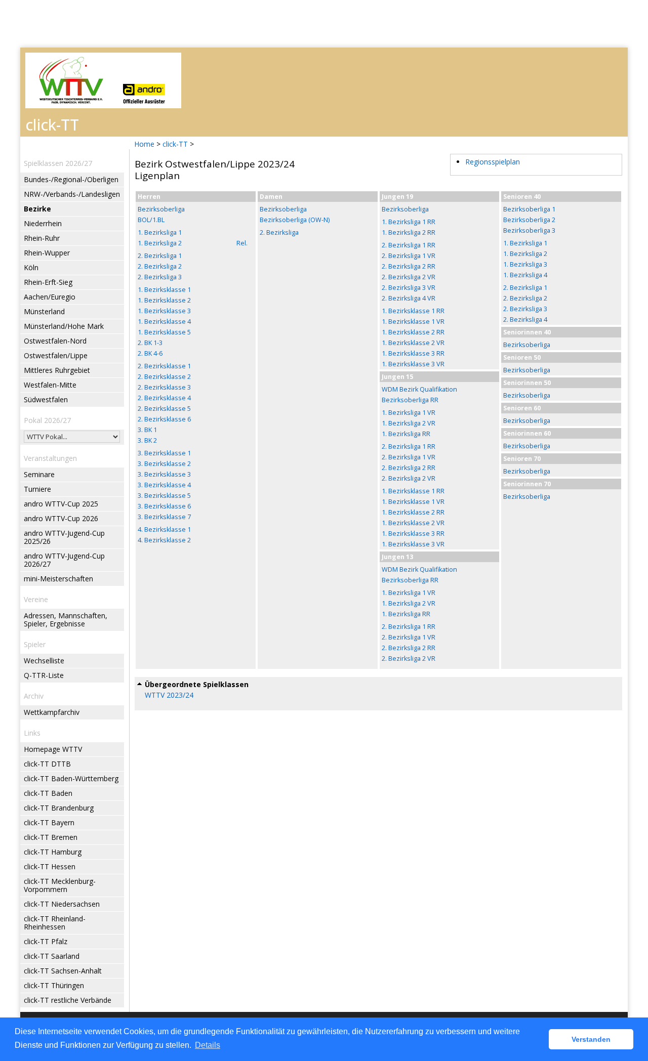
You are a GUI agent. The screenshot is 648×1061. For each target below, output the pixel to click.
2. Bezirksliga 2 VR (408, 277)
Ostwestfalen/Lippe (56, 355)
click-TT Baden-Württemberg (71, 778)
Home (144, 144)
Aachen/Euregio (49, 297)
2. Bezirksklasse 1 (164, 366)
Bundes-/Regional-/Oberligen (71, 179)
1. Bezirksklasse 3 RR (413, 353)
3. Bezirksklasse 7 (164, 517)
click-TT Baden (48, 793)
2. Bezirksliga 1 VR (408, 255)
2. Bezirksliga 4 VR (408, 298)
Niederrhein (43, 223)
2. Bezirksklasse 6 (164, 419)
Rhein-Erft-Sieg (48, 282)
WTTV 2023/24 (169, 695)
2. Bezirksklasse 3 (164, 387)
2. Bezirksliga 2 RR (408, 266)
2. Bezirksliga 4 (525, 319)
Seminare (39, 474)
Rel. (242, 243)
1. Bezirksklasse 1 (164, 289)
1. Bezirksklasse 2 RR (413, 332)
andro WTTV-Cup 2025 (61, 503)
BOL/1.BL (151, 220)
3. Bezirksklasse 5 (164, 495)
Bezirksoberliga (161, 209)
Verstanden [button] (591, 1039)
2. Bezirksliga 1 (160, 255)
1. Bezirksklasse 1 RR (413, 311)
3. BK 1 (147, 430)
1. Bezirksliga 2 (160, 243)
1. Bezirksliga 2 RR (408, 232)
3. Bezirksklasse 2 (164, 463)
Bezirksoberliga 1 (529, 209)
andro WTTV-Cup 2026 (61, 518)
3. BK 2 (147, 440)
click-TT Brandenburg (59, 808)
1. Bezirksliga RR (406, 434)
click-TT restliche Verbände (67, 1000)
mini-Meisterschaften (58, 578)
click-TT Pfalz (45, 941)
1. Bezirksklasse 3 (164, 311)
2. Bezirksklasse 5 (164, 408)
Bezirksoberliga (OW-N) (295, 220)
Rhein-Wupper (47, 253)
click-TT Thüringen (54, 985)
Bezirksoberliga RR (410, 400)
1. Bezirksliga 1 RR (408, 222)
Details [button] (207, 1045)
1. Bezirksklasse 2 (164, 300)
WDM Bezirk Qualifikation (419, 389)
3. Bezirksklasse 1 (164, 453)
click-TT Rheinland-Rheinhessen (55, 922)
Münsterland (44, 311)
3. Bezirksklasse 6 (164, 506)
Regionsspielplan (492, 161)
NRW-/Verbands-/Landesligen (72, 194)
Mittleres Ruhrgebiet (57, 370)
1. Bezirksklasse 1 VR (413, 321)
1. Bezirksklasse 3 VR (413, 364)
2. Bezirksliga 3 (160, 277)
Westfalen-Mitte (50, 385)
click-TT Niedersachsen (62, 904)
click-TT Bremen (50, 837)
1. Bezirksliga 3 (525, 264)
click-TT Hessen (49, 866)
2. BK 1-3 (150, 342)
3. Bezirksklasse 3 (164, 474)
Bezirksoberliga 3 (529, 230)
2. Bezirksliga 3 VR (408, 287)
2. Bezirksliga (279, 232)
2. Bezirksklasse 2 (164, 376)
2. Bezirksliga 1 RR (408, 245)
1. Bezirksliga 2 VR (408, 423)
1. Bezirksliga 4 (525, 275)
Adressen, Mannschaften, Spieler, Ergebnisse (65, 619)
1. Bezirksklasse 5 (164, 332)
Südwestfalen (46, 399)
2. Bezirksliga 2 (160, 266)
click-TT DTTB (47, 764)
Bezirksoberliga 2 (529, 220)
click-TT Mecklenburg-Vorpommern (60, 885)
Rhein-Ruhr (42, 238)
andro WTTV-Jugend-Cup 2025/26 (64, 537)
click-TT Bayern (49, 822)
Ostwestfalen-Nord (55, 341)
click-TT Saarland (51, 956)
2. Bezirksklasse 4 (164, 398)
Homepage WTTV (53, 749)
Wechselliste (44, 660)
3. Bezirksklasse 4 (164, 485)
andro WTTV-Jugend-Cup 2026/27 (64, 560)
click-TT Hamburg (53, 852)
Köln (31, 267)
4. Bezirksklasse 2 (164, 540)
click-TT (175, 144)
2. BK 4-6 (150, 353)
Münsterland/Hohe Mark (64, 326)
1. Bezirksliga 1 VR (408, 412)
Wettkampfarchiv (51, 712)
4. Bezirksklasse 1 (164, 529)
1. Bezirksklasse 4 (164, 321)
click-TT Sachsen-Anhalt (63, 970)
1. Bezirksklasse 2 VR (413, 342)
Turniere (37, 489)
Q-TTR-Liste (44, 675)
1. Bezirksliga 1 (160, 232)
